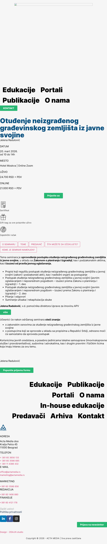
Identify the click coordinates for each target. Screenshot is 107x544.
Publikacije (21, 100)
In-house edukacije (72, 405)
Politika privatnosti (11, 511)
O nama (57, 100)
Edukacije (19, 90)
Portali (52, 90)
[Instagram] (16, 518)
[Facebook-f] (10, 518)
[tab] (8, 244)
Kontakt (91, 416)
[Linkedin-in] (3, 518)
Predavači (28, 416)
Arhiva (61, 416)
